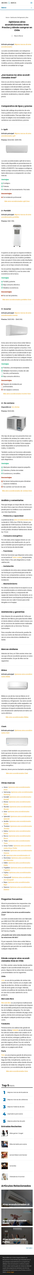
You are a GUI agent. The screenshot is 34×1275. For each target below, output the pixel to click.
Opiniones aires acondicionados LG (18, 855)
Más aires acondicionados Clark (17, 773)
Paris (3, 1055)
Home (7, 17)
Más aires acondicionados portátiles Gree (17, 299)
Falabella (15, 1030)
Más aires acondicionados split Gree (17, 201)
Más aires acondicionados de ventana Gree (17, 491)
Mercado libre (6, 1003)
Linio (3, 980)
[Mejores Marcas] (8, 3)
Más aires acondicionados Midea (17, 717)
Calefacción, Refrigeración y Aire (19, 17)
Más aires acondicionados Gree (17, 1071)
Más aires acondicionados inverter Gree (17, 394)
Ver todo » (29, 1248)
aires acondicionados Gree (23, 520)
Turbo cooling (17, 557)
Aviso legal (10, 1272)
